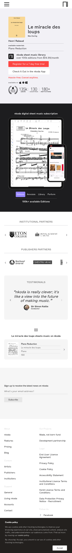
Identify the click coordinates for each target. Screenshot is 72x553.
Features (8, 440)
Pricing (8, 446)
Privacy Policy (46, 463)
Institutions (10, 478)
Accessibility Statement (51, 475)
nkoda (7, 434)
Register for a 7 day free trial (29, 64)
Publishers (9, 472)
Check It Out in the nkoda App (29, 71)
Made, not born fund (50, 434)
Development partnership (52, 440)
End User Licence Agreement (48, 456)
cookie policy (23, 535)
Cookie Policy (46, 469)
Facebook (48, 515)
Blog (6, 452)
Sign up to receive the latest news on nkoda (26, 386)
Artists (7, 466)
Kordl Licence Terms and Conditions (52, 491)
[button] (5, 235)
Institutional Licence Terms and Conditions (53, 482)
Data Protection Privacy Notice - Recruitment (51, 500)
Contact (8, 510)
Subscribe (13, 400)
